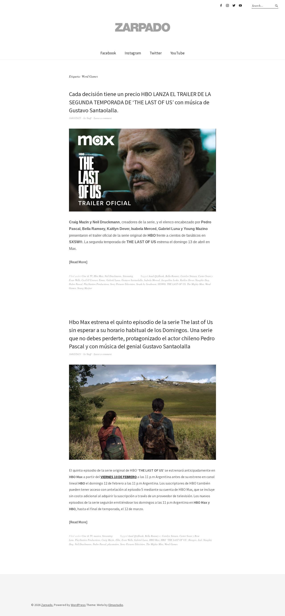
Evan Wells (127, 540)
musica (97, 536)
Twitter (233, 5)
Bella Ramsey (172, 276)
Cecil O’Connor (89, 280)
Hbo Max (98, 276)
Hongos (192, 540)
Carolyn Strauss (189, 276)
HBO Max (154, 540)
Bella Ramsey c (153, 536)
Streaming (128, 276)
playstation (113, 544)
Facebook (221, 5)
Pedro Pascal (75, 284)
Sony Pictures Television (122, 284)
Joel (200, 540)
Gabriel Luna (113, 280)
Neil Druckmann (113, 276)
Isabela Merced (152, 280)
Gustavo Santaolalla (132, 280)
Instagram (227, 5)
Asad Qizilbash (156, 276)
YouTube (240, 5)
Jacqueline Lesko (170, 280)
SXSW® (162, 284)
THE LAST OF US (176, 284)
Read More (78, 262)
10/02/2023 (75, 354)
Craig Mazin (108, 540)
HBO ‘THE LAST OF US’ (174, 540)
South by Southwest (146, 284)
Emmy (102, 280)
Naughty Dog (202, 280)
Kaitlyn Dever (187, 280)
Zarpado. (47, 605)
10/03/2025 (75, 118)
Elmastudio (115, 605)
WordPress (78, 605)
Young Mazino (84, 288)
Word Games (171, 544)
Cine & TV (87, 276)
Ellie (118, 540)
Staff (89, 118)
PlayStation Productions (96, 284)
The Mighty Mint (195, 284)
